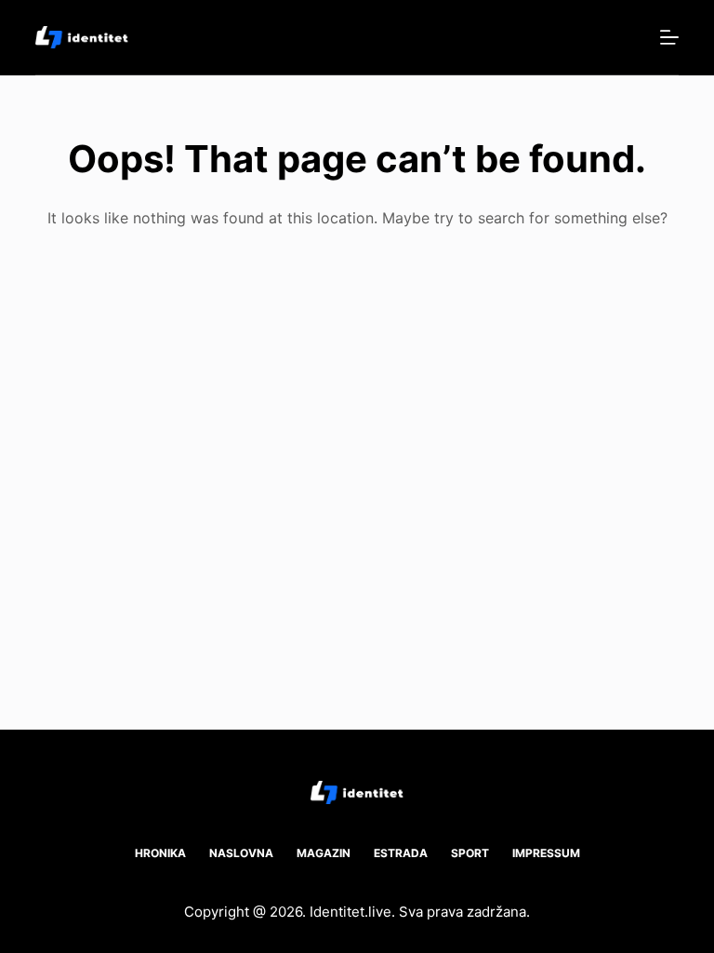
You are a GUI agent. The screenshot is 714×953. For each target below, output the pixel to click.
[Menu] (669, 37)
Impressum (546, 853)
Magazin (323, 853)
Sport (470, 853)
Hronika (160, 853)
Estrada (401, 853)
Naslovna (241, 853)
